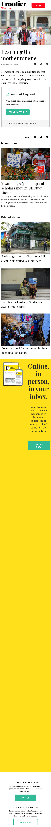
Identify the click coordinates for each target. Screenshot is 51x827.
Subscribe (25, 822)
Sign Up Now (38, 445)
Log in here (30, 123)
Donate (38, 5)
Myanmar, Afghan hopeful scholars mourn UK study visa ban (22, 188)
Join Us (26, 797)
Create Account (18, 112)
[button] (35, 64)
